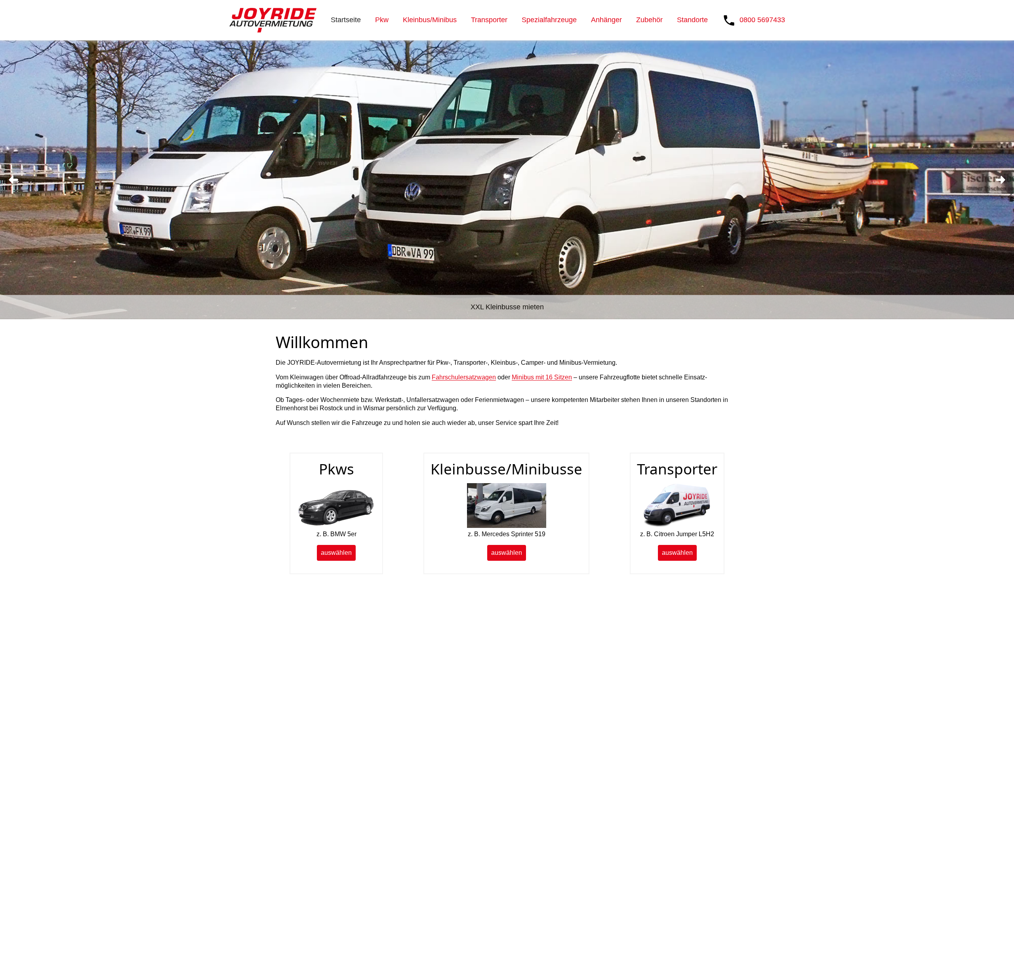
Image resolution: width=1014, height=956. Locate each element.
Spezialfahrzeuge (549, 20)
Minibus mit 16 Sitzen (542, 377)
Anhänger (606, 20)
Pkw (382, 20)
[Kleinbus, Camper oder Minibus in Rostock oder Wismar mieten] (506, 525)
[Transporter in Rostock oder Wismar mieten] (677, 525)
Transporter (489, 20)
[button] (13, 179)
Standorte (692, 20)
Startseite (346, 20)
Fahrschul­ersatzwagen (464, 377)
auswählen (336, 552)
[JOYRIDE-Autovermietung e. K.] (272, 20)
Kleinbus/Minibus (430, 20)
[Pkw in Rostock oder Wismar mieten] (336, 525)
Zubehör (649, 20)
